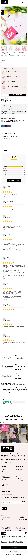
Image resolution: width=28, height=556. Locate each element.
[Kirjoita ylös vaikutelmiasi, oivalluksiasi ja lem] (23, 438)
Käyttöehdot (4, 479)
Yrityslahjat (18, 478)
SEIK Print (18, 476)
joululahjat (3, 53)
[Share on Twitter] (4, 126)
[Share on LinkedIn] (10, 126)
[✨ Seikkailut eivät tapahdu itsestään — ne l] (23, 429)
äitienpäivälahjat (6, 120)
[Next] (25, 25)
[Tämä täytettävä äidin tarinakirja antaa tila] (14, 429)
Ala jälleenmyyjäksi (20, 480)
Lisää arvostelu (14, 180)
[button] (26, 533)
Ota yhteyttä (4, 469)
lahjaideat (8, 52)
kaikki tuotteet (15, 120)
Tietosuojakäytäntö (10, 554)
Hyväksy (14, 547)
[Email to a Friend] (6, 126)
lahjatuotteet (15, 121)
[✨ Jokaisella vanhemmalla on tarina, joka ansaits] (14, 438)
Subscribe (22, 501)
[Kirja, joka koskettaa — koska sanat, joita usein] (4, 429)
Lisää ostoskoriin (17, 94)
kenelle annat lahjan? (21, 120)
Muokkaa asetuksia (14, 551)
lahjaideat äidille (7, 121)
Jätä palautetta (18, 369)
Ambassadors (19, 482)
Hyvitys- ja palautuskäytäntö (6, 477)
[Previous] (3, 25)
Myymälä (18, 471)
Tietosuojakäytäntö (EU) (6, 485)
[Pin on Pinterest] (8, 126)
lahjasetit (11, 121)
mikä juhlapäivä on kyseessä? (18, 52)
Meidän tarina (19, 469)
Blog (3, 471)
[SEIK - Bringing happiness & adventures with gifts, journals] (8, 2)
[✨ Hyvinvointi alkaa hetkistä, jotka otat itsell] (4, 438)
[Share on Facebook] (2, 126)
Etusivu (3, 52)
